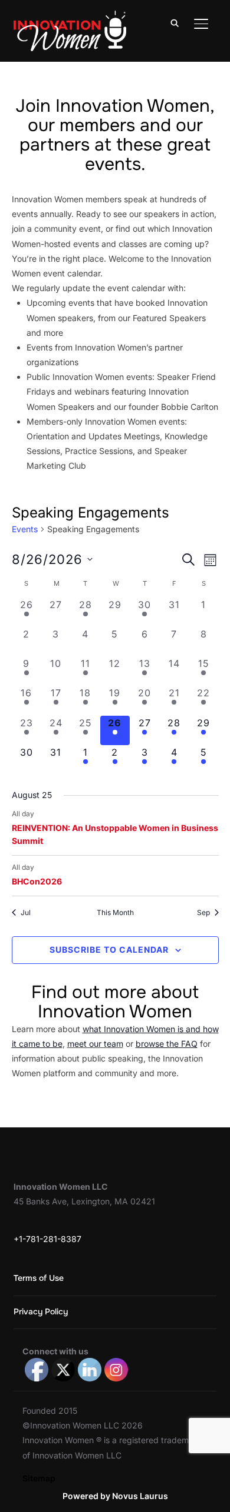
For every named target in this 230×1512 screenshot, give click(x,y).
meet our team (95, 1044)
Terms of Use (39, 1278)
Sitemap (38, 1478)
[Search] (175, 22)
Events (25, 529)
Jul (26, 912)
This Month (115, 912)
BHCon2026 (37, 881)
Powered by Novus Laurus (115, 1496)
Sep (203, 912)
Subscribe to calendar (109, 949)
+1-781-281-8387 (47, 1239)
